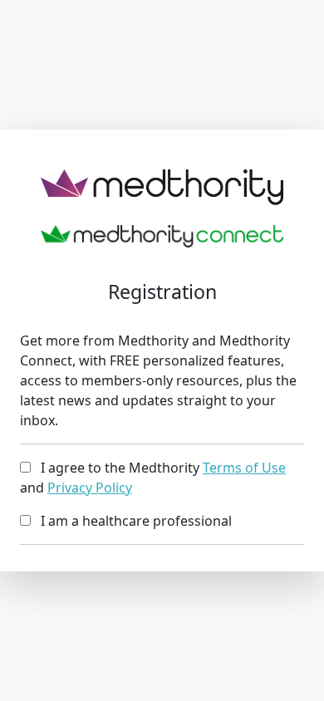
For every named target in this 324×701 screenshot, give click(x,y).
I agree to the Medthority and (153, 477)
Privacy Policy (89, 487)
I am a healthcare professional (131, 521)
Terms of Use (244, 467)
